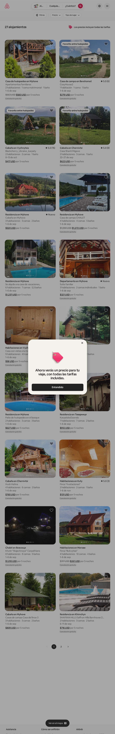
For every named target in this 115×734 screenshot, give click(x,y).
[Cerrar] (82, 343)
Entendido (57, 387)
